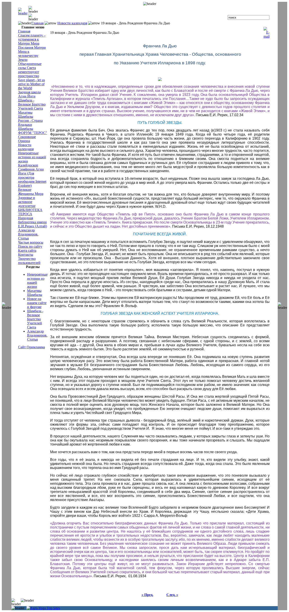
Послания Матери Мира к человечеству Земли (32, 54)
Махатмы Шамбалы (25, 114)
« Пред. (147, 595)
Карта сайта (27, 250)
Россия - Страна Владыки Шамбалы (30, 125)
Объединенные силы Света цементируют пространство (30, 70)
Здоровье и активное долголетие (26, 202)
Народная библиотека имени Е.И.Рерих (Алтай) (32, 222)
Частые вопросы (30, 242)
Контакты (25, 254)
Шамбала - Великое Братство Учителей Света (32, 104)
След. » (172, 595)
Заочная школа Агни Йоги (29, 94)
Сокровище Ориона (27, 139)
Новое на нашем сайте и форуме (37, 303)
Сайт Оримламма (31, 347)
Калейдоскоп (28, 165)
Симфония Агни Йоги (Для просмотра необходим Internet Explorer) (32, 177)
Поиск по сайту (30, 246)
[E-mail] (266, 31)
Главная (37, 23)
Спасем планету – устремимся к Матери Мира (32, 39)
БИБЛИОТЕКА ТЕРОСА (30, 212)
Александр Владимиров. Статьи (28, 234)
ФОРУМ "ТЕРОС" (32, 133)
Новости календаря (72, 23)
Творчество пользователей (29, 261)
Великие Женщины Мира (30, 192)
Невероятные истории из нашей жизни (32, 157)
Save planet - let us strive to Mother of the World (31, 84)
